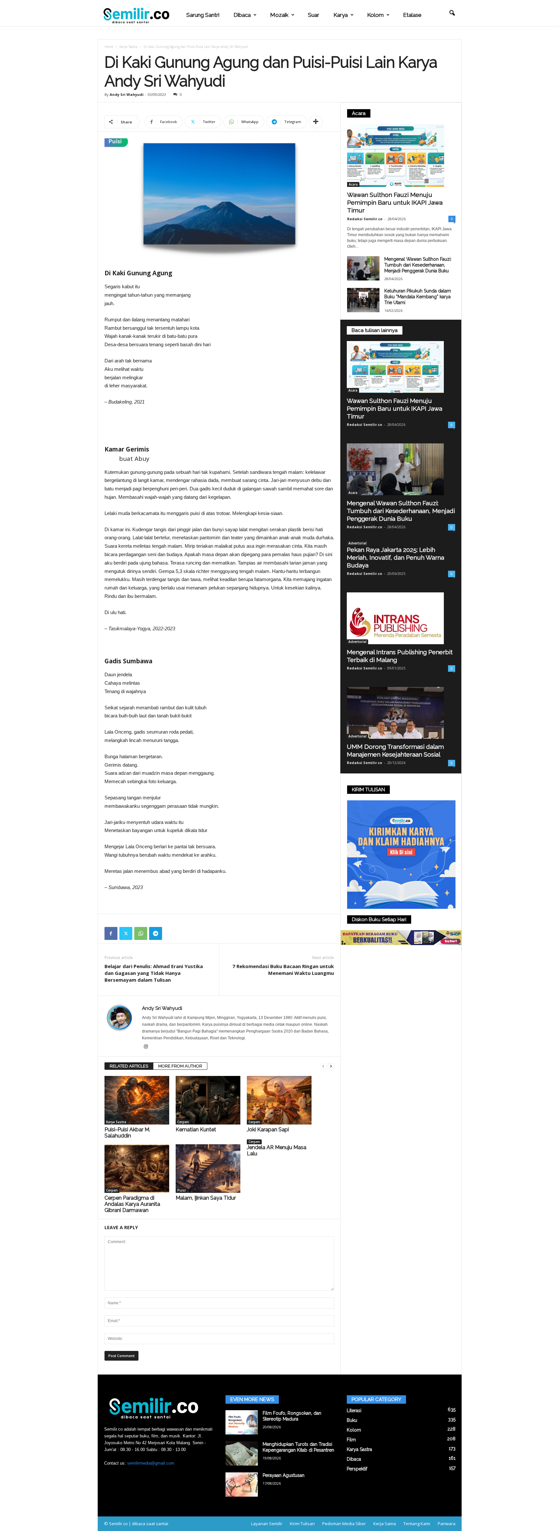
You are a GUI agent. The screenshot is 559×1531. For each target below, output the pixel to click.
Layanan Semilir (266, 1523)
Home (108, 46)
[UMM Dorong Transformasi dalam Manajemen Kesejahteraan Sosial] (401, 713)
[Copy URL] (170, 933)
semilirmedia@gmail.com (150, 1463)
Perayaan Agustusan (283, 1475)
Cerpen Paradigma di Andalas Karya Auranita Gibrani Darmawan (132, 1204)
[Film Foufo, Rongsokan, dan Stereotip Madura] (241, 1422)
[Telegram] (155, 933)
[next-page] (331, 1066)
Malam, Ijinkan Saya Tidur (206, 1198)
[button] (452, 13)
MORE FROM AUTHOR (180, 1066)
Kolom (375, 15)
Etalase (412, 15)
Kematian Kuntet (196, 1129)
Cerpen (183, 1122)
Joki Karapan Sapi (268, 1129)
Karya (341, 15)
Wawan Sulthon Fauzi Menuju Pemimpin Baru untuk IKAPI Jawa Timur (395, 202)
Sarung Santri (202, 15)
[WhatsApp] (140, 933)
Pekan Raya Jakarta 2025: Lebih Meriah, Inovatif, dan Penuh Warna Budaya (395, 557)
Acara (353, 184)
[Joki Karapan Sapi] (279, 1100)
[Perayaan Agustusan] (241, 1484)
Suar (313, 15)
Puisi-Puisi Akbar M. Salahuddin (127, 1132)
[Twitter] (125, 933)
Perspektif (357, 1468)
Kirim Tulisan (302, 1523)
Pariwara (446, 1523)
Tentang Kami (416, 1523)
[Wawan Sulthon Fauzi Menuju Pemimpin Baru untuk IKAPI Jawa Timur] (401, 155)
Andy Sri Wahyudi (127, 94)
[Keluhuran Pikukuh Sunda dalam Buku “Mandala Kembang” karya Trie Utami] (363, 300)
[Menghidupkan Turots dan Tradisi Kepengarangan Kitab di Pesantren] (241, 1453)
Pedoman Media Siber (344, 1523)
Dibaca (242, 15)
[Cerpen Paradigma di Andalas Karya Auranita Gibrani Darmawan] (136, 1168)
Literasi (354, 1410)
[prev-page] (323, 1066)
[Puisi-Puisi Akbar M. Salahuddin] (136, 1100)
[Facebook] (110, 933)
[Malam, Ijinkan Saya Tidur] (208, 1168)
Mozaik (279, 15)
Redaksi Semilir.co (364, 218)
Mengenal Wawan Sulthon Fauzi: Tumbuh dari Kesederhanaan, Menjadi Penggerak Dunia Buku (418, 265)
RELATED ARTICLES (129, 1066)
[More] (316, 121)
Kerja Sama (384, 1523)
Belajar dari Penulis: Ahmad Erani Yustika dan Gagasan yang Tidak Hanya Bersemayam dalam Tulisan (153, 973)
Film (351, 1439)
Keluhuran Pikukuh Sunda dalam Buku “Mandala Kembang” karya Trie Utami (417, 296)
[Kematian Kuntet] (208, 1100)
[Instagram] (146, 1047)
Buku (352, 1420)
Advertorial (357, 543)
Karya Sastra (128, 46)
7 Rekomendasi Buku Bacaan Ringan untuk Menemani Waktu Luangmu (283, 969)
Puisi (181, 1190)
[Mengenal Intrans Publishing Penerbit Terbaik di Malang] (401, 618)
